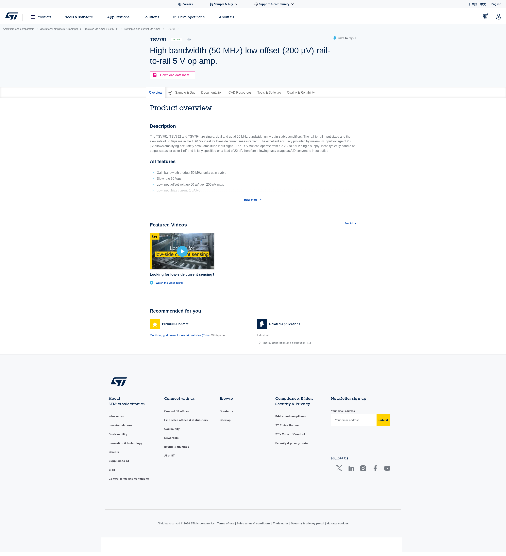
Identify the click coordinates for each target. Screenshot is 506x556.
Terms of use (226, 523)
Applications (118, 17)
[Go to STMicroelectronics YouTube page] (387, 469)
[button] (344, 38)
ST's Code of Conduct (290, 434)
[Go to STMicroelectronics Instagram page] (363, 469)
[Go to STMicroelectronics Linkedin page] (351, 469)
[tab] (155, 92)
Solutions (151, 17)
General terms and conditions (129, 478)
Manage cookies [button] (337, 523)
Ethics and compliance (290, 416)
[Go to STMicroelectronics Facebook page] (375, 469)
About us (226, 17)
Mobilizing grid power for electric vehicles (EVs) (179, 335)
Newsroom (171, 437)
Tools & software (79, 17)
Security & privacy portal (292, 443)
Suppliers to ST (119, 460)
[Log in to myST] (498, 16)
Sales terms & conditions (253, 523)
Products (44, 17)
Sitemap (225, 420)
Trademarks (280, 523)
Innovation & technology (125, 443)
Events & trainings (176, 446)
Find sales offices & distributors (186, 420)
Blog (112, 469)
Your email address (343, 410)
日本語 (473, 4)
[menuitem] (306, 342)
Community (172, 428)
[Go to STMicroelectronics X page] (340, 469)
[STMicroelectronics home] (11, 16)
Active (176, 40)
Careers (114, 452)
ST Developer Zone (189, 17)
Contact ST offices (176, 411)
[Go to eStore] (485, 16)
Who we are (116, 416)
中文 (483, 4)
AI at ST (169, 455)
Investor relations (120, 425)
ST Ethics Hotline (287, 425)
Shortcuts (226, 411)
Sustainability (118, 434)
